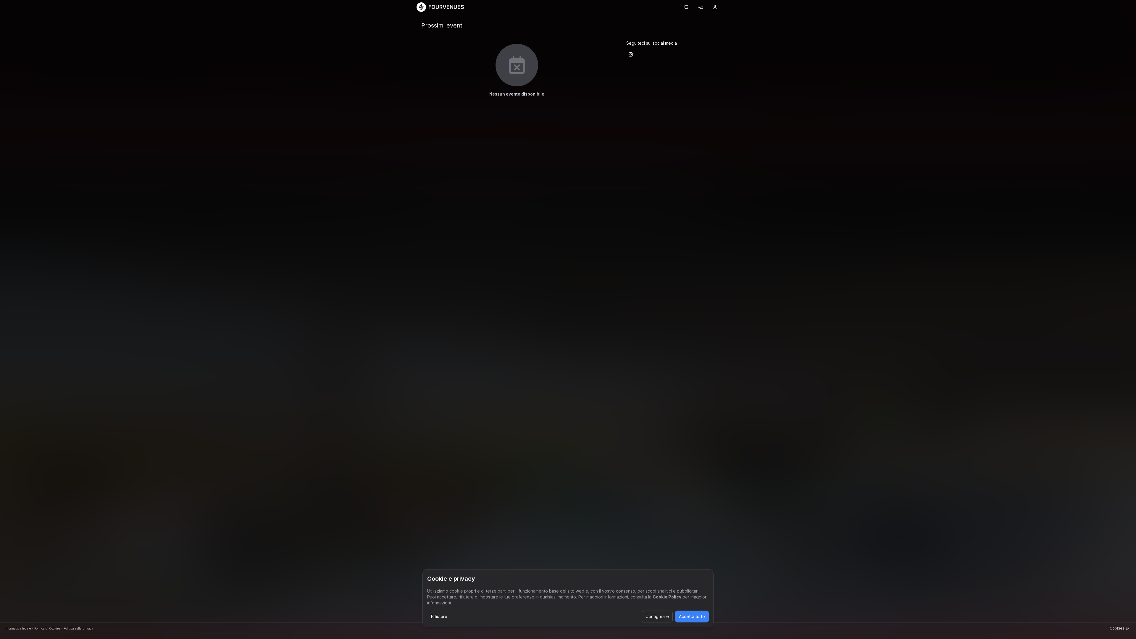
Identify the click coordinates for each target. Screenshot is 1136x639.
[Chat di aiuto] (700, 7)
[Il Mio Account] (714, 7)
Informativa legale (18, 628)
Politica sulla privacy (78, 628)
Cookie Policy (667, 596)
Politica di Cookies (47, 628)
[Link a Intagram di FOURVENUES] (630, 54)
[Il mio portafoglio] (686, 7)
